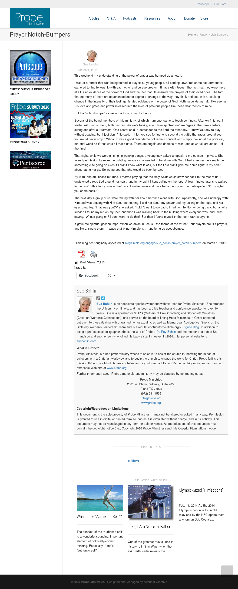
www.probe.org (116, 367)
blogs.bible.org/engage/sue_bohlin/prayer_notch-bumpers (163, 243)
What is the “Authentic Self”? (99, 516)
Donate (189, 18)
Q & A (111, 18)
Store (204, 18)
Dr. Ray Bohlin (166, 331)
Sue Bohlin (87, 291)
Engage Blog (190, 327)
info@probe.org (151, 398)
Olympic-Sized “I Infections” (201, 490)
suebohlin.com (86, 341)
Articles (94, 18)
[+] (100, 498)
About (172, 18)
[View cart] (215, 18)
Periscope (203, 4)
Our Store (220, 4)
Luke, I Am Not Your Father (149, 526)
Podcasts (130, 18)
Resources (152, 18)
